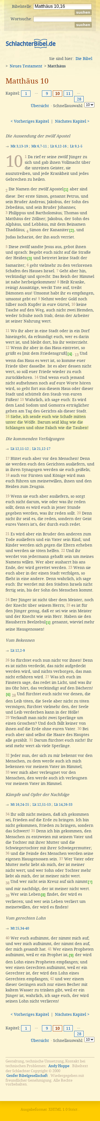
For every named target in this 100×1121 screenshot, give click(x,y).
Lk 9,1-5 (76, 146)
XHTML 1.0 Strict (63, 1109)
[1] (66, 190)
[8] (43, 895)
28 (79, 99)
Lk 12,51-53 (41, 805)
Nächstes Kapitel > (72, 121)
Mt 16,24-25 (20, 805)
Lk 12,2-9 (18, 651)
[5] (48, 623)
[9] (71, 955)
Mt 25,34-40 (20, 928)
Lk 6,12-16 (58, 146)
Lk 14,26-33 (63, 805)
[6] (8, 694)
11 (68, 93)
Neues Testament (26, 66)
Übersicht (40, 106)
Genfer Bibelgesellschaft (27, 1076)
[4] (70, 354)
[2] (71, 230)
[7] (90, 882)
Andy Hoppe (58, 1066)
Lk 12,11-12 (20, 449)
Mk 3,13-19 (19, 146)
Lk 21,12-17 (41, 449)
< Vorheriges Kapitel (30, 121)
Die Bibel (84, 58)
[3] (29, 258)
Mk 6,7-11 (39, 146)
